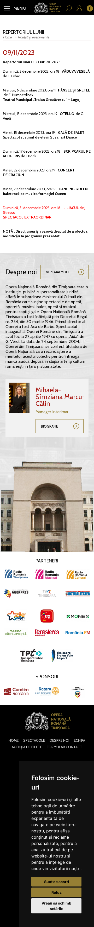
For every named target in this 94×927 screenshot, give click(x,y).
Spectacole (34, 740)
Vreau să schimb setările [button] (56, 906)
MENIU (19, 8)
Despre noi (59, 740)
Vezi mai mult (58, 272)
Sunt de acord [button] (56, 881)
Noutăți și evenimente (33, 37)
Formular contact (64, 747)
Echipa (79, 740)
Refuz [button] (56, 892)
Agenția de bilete (27, 747)
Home (8, 37)
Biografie (49, 426)
